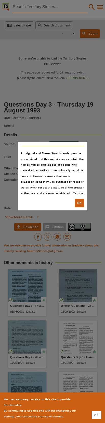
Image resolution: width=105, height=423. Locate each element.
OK (79, 203)
